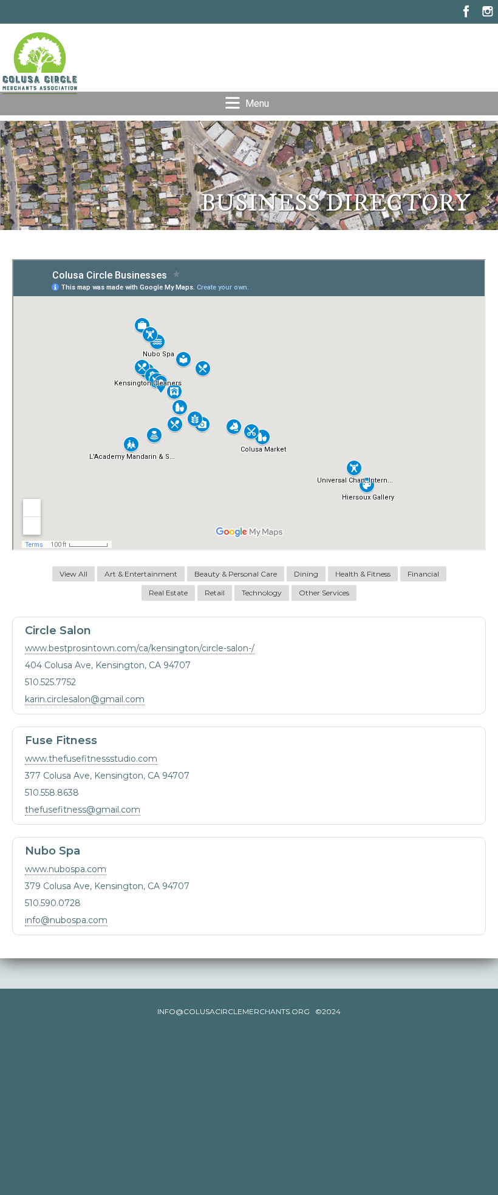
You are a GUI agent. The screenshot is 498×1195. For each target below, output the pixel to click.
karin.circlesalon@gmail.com (85, 699)
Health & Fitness (363, 573)
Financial (423, 573)
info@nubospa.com (66, 920)
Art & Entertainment (140, 573)
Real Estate (168, 592)
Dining (306, 573)
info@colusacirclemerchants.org (233, 1011)
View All (73, 573)
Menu (257, 103)
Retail (215, 592)
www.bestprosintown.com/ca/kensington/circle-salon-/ (139, 648)
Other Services (324, 592)
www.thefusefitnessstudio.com (91, 758)
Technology (262, 592)
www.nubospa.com (65, 869)
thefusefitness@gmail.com (82, 809)
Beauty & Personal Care (235, 573)
